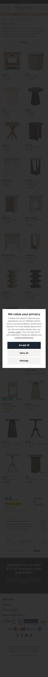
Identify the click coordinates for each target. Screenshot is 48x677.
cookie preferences (24, 338)
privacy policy (14, 332)
